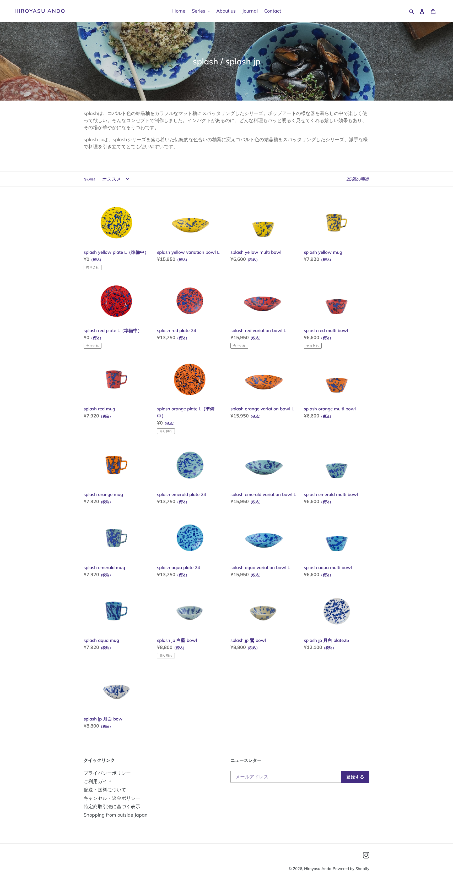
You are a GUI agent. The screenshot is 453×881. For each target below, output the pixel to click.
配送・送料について (105, 790)
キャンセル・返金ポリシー (112, 798)
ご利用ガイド (98, 781)
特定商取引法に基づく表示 (112, 806)
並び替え (90, 179)
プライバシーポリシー (107, 773)
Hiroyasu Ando (40, 11)
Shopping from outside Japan (116, 815)
